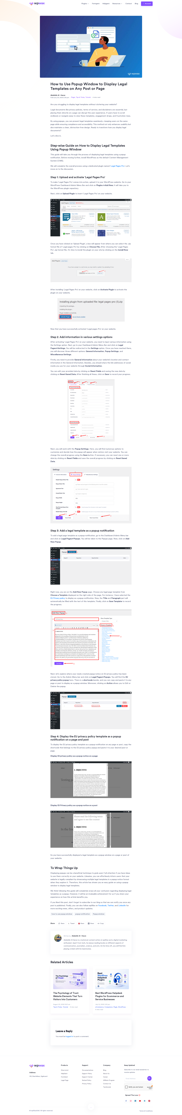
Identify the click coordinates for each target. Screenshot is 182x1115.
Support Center (87, 1077)
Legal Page (64, 1080)
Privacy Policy (86, 1083)
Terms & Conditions (146, 1111)
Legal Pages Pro (117, 166)
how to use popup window (62, 914)
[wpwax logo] (37, 3)
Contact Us (107, 1083)
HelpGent (64, 1073)
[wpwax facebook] (126, 1101)
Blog (136, 3)
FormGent (64, 1077)
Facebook (102, 905)
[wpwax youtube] (140, 1101)
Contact (128, 3)
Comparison (108, 1007)
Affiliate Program (108, 1080)
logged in (69, 1036)
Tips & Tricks (80, 97)
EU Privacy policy (57, 598)
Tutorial (88, 97)
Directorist (64, 1070)
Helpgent (106, 3)
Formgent (96, 3)
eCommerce (99, 1007)
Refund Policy (86, 1080)
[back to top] (91, 1107)
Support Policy (87, 1073)
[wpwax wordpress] (145, 1101)
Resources (116, 3)
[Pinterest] (149, 1101)
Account (148, 3)
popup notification (82, 914)
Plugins (84, 3)
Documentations (87, 1070)
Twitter (111, 905)
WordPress (122, 1007)
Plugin (73, 97)
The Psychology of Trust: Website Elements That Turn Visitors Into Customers (67, 996)
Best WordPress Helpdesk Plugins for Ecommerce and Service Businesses (109, 996)
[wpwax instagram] (131, 1101)
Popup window (98, 914)
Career (105, 1077)
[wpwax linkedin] (135, 1101)
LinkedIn (122, 905)
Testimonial (107, 1087)
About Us (106, 1073)
